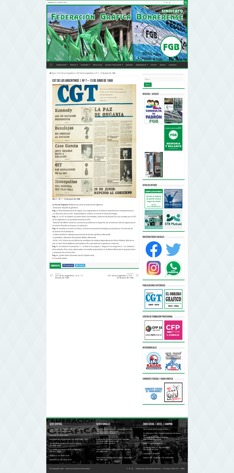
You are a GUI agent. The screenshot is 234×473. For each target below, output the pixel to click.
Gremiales (85, 65)
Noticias (73, 65)
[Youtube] (169, 2)
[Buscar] (186, 2)
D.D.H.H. (154, 65)
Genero (163, 65)
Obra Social (97, 65)
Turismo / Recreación (113, 65)
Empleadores (141, 65)
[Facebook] (164, 2)
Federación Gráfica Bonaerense (148, 469)
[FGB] (117, 33)
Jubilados (129, 65)
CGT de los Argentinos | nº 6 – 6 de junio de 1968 (68, 276)
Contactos (172, 65)
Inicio (51, 64)
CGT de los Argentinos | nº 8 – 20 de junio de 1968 (121, 276)
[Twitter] (167, 2)
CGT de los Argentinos (66, 73)
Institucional (61, 65)
